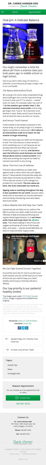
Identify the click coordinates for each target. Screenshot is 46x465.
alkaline (35, 220)
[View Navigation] (3, 12)
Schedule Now (24, 398)
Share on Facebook (19, 327)
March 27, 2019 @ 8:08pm (27, 321)
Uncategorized (14, 373)
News (10, 369)
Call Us (15, 12)
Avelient (33, 454)
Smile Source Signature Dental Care (23, 442)
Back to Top (23, 459)
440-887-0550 (26, 430)
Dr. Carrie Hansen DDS (26, 449)
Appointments (35, 12)
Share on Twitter (23, 327)
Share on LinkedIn (26, 327)
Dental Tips (27, 323)
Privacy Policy (14, 454)
